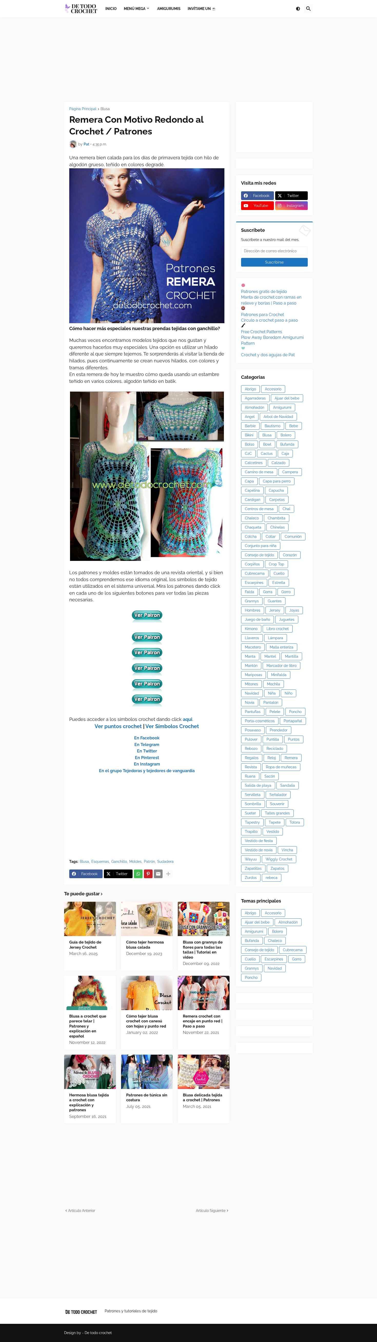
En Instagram (147, 764)
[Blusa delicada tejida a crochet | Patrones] (204, 1072)
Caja (285, 454)
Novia (249, 702)
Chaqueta (253, 527)
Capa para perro (277, 481)
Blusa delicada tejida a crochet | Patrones (202, 1098)
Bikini (249, 435)
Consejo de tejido (259, 555)
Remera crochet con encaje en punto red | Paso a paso (202, 1021)
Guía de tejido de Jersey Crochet (85, 945)
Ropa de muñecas (281, 767)
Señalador (278, 795)
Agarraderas (255, 398)
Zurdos (251, 878)
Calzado (278, 463)
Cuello (279, 573)
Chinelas (277, 527)
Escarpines (254, 583)
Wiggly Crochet (279, 859)
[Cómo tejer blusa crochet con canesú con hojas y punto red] (147, 993)
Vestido (272, 832)
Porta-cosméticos (260, 721)
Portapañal (293, 721)
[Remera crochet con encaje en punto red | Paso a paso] (204, 993)
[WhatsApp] (138, 873)
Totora (295, 822)
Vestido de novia (259, 850)
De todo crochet (98, 1333)
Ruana (250, 776)
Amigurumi (282, 407)
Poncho (295, 712)
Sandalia (287, 785)
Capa (249, 481)
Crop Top (276, 564)
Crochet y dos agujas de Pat (268, 354)
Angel (250, 417)
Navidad (252, 693)
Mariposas (253, 675)
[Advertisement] (188, 60)
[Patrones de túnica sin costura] (147, 1072)
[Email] (158, 873)
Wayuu (251, 859)
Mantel (270, 656)
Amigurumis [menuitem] (169, 9)
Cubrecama (255, 573)
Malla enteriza (281, 647)
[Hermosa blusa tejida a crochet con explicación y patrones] (90, 1072)
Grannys (252, 601)
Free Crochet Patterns (261, 331)
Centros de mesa (259, 509)
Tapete (275, 822)
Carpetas (277, 500)
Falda (249, 592)
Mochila (273, 684)
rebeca (271, 878)
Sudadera (165, 861)
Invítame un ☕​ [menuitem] (202, 9)
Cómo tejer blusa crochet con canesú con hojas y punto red (146, 1021)
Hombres (252, 610)
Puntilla (272, 739)
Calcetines (254, 463)
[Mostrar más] (168, 873)
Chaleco (252, 518)
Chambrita (276, 518)
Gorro (286, 592)
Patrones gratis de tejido (264, 291)
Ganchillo (119, 861)
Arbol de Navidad (278, 417)
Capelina (252, 490)
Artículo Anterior (81, 1211)
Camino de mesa (259, 472)
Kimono (251, 629)
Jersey (274, 610)
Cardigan (252, 500)
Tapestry (252, 822)
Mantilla (291, 656)
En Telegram (146, 744)
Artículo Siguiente (210, 1211)
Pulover (251, 739)
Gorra (267, 592)
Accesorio (273, 389)
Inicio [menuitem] (111, 9)
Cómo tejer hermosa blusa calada (145, 945)
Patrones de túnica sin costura (146, 1098)
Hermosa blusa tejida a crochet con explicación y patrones (89, 1103)
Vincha (287, 850)
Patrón (149, 861)
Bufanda (287, 444)
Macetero (253, 647)
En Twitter (147, 751)
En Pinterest (147, 757)
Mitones (251, 684)
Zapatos (277, 868)
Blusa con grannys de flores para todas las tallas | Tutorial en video (203, 950)
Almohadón (254, 407)
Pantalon (270, 702)
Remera (291, 758)
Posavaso (253, 730)
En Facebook (147, 738)
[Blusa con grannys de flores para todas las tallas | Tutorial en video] (204, 919)
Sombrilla (253, 804)
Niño (288, 693)
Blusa (105, 109)
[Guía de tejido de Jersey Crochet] (90, 919)
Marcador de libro (281, 666)
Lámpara (275, 638)
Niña (272, 693)
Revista (251, 767)
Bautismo (272, 426)
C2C (248, 454)
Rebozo (251, 749)
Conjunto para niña (260, 546)
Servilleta (253, 795)
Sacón (269, 776)
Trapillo (251, 832)
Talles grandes (277, 813)
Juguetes (286, 619)
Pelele (275, 712)
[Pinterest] (148, 873)
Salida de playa (258, 785)
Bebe (293, 426)
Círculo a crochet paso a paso (269, 320)
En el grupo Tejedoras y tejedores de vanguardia (147, 770)
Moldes (135, 861)
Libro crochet (277, 629)
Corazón (290, 555)
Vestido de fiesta (259, 841)
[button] (298, 8)
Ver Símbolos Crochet (172, 726)
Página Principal (82, 109)
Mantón (251, 666)
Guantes (275, 601)
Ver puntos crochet (118, 726)
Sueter (250, 813)
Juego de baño (257, 619)
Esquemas (100, 861)
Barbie (250, 426)
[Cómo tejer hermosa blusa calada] (147, 919)
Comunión (293, 536)
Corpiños (252, 564)
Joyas (294, 610)
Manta (250, 656)
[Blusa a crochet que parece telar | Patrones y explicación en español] (90, 993)
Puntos (294, 739)
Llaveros (252, 638)
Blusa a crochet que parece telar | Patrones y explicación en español (87, 1026)
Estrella (278, 583)
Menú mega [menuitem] (134, 9)
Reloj (271, 758)
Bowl (267, 444)
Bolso (249, 444)
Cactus (267, 454)
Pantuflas (253, 712)
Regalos (252, 758)
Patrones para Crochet (262, 314)
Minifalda (278, 675)
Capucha (276, 490)
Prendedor (278, 730)
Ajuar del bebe (287, 398)
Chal (286, 509)
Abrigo (250, 389)
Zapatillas (253, 868)
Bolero (286, 435)
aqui (187, 719)
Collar (271, 536)
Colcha (251, 536)
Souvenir (277, 804)
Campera (290, 472)
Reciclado (274, 749)
